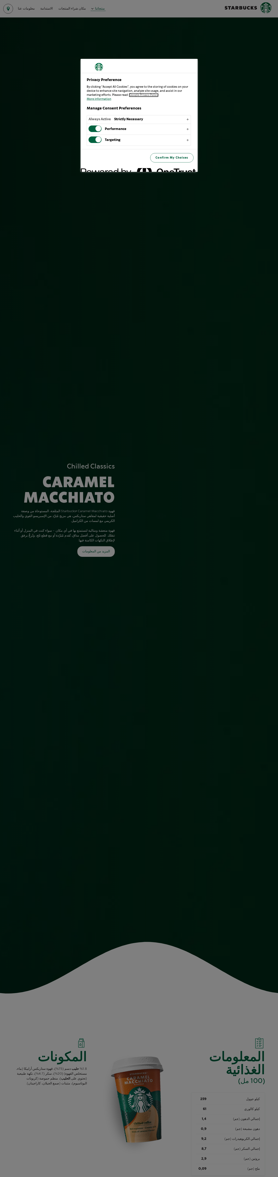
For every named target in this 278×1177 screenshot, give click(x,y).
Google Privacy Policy (143, 95)
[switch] (95, 128)
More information (99, 99)
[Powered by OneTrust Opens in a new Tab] (180, 169)
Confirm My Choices (171, 157)
